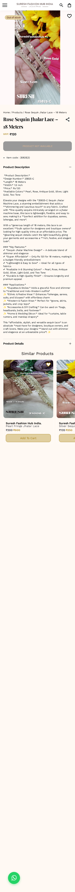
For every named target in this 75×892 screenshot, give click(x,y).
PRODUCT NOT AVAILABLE (38, 146)
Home (6, 112)
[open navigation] (5, 5)
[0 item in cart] (69, 5)
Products (17, 112)
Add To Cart (28, 438)
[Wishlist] (69, 16)
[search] (61, 5)
